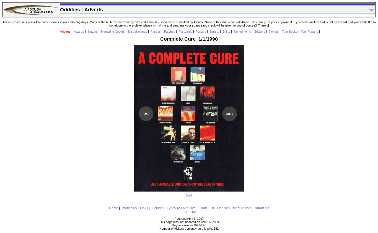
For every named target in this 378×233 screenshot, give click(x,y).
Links (144, 208)
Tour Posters (309, 31)
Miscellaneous (137, 31)
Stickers (259, 31)
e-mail (157, 25)
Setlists (214, 31)
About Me (262, 208)
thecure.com (242, 208)
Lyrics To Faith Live (181, 208)
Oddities (223, 208)
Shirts (226, 31)
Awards (79, 31)
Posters (201, 31)
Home (370, 10)
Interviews (129, 208)
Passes (156, 31)
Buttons (92, 31)
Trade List (206, 208)
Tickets (274, 31)
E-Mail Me (189, 212)
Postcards (185, 31)
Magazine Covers (113, 31)
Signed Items (242, 31)
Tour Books (289, 31)
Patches (169, 31)
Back (189, 195)
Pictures (157, 208)
